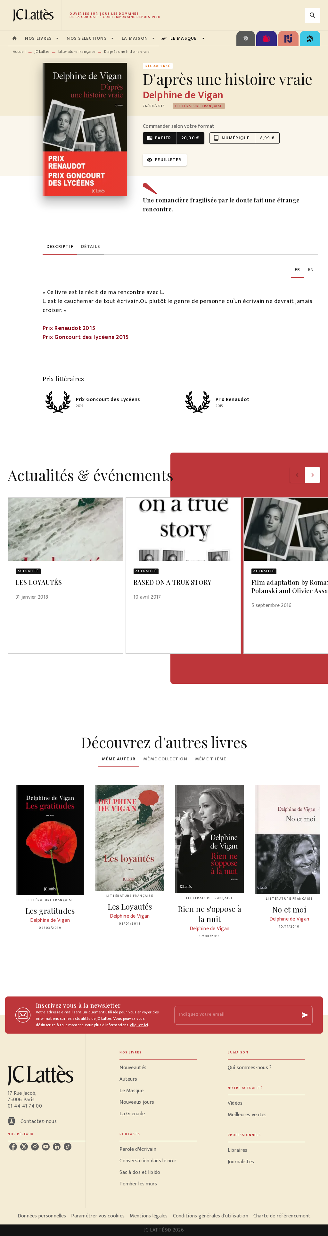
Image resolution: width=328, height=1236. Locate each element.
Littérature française (76, 51)
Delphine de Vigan (183, 95)
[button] (199, 106)
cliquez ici (139, 1025)
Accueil (19, 51)
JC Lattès (42, 51)
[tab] (14, 38)
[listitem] (13, 1146)
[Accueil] (35, 15)
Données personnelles (42, 1216)
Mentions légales (149, 1216)
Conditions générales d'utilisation (210, 1216)
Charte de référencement (281, 1216)
